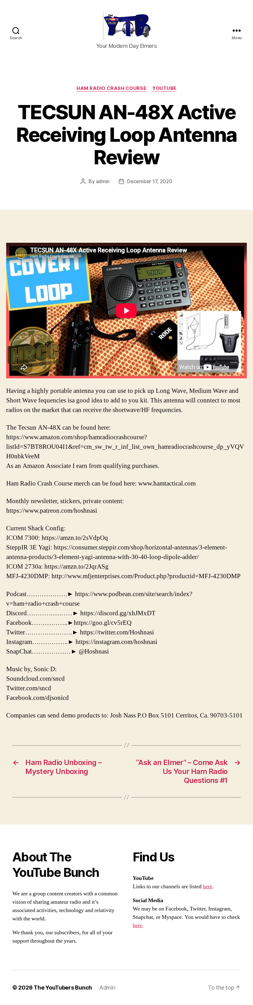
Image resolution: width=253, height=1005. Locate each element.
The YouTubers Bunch (63, 987)
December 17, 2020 (149, 181)
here (207, 886)
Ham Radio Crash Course (111, 88)
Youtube (164, 88)
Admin (107, 987)
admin (103, 181)
